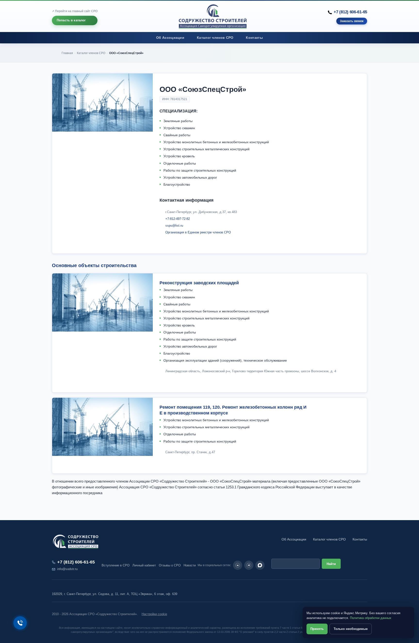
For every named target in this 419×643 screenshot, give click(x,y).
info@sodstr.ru (67, 569)
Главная (67, 53)
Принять (317, 629)
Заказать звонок (351, 21)
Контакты (254, 38)
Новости (190, 565)
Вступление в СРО (115, 565)
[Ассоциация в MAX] (260, 565)
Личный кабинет (144, 565)
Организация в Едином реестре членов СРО (198, 232)
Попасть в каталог (71, 20)
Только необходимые (351, 629)
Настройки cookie (154, 614)
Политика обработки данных (370, 618)
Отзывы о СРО (170, 565)
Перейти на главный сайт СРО (76, 11)
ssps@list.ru (174, 225)
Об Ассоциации (170, 38)
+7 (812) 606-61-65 (350, 12)
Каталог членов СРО (215, 38)
